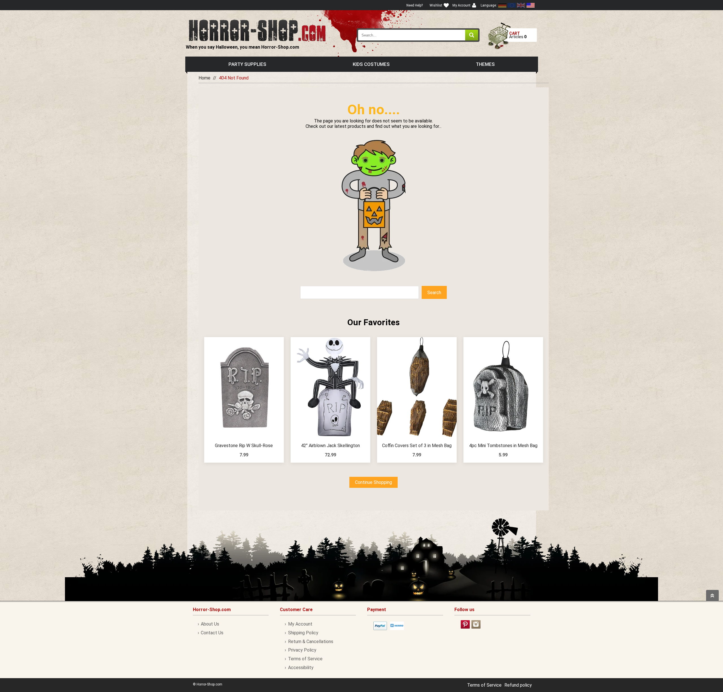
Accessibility (300, 667)
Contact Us (212, 632)
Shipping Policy (303, 632)
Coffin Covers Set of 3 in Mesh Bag (417, 445)
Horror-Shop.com (257, 30)
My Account (300, 624)
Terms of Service (305, 658)
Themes (485, 64)
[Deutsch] (502, 5)
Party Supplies (247, 64)
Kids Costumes (371, 64)
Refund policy (518, 685)
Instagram (476, 624)
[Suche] (471, 35)
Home (204, 78)
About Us (210, 624)
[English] (512, 5)
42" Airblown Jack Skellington (330, 445)
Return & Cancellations (310, 641)
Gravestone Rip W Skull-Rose (244, 445)
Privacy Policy (302, 650)
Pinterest (465, 624)
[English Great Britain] (521, 5)
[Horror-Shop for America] (530, 5)
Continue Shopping (373, 482)
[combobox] (418, 35)
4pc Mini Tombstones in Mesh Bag (503, 445)
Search (434, 292)
